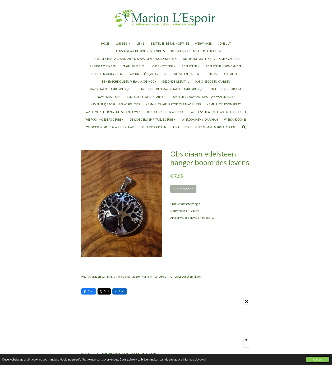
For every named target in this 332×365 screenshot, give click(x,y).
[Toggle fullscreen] (246, 301)
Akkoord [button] (317, 359)
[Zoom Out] (246, 344)
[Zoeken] (243, 127)
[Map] (166, 323)
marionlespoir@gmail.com (185, 276)
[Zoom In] (246, 339)
